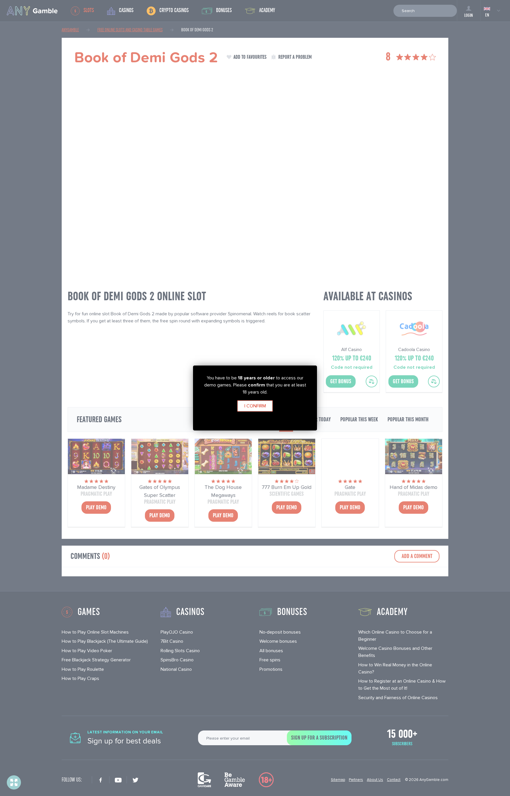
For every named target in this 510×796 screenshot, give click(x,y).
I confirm (255, 406)
